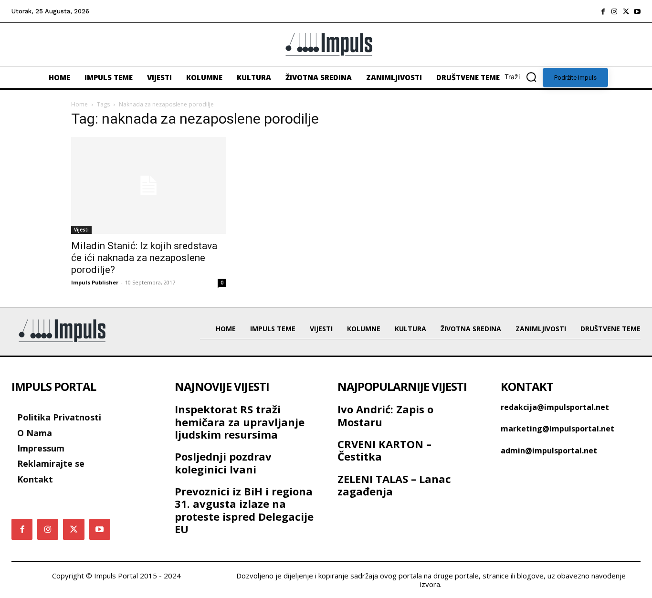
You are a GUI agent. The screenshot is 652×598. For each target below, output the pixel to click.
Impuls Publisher (94, 282)
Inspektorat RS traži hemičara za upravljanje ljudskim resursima (240, 421)
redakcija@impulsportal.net (555, 407)
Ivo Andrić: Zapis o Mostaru (385, 415)
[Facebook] (602, 11)
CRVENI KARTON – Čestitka (384, 450)
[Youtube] (637, 11)
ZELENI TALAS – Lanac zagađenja (394, 485)
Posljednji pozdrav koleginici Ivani (223, 462)
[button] (524, 76)
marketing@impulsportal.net (557, 428)
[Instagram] (614, 11)
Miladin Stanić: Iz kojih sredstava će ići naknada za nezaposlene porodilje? (144, 257)
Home (79, 104)
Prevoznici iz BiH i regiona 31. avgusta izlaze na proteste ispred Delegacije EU (244, 510)
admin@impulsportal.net (549, 450)
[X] (625, 11)
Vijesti (81, 229)
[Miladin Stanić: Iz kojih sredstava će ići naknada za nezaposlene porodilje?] (148, 185)
